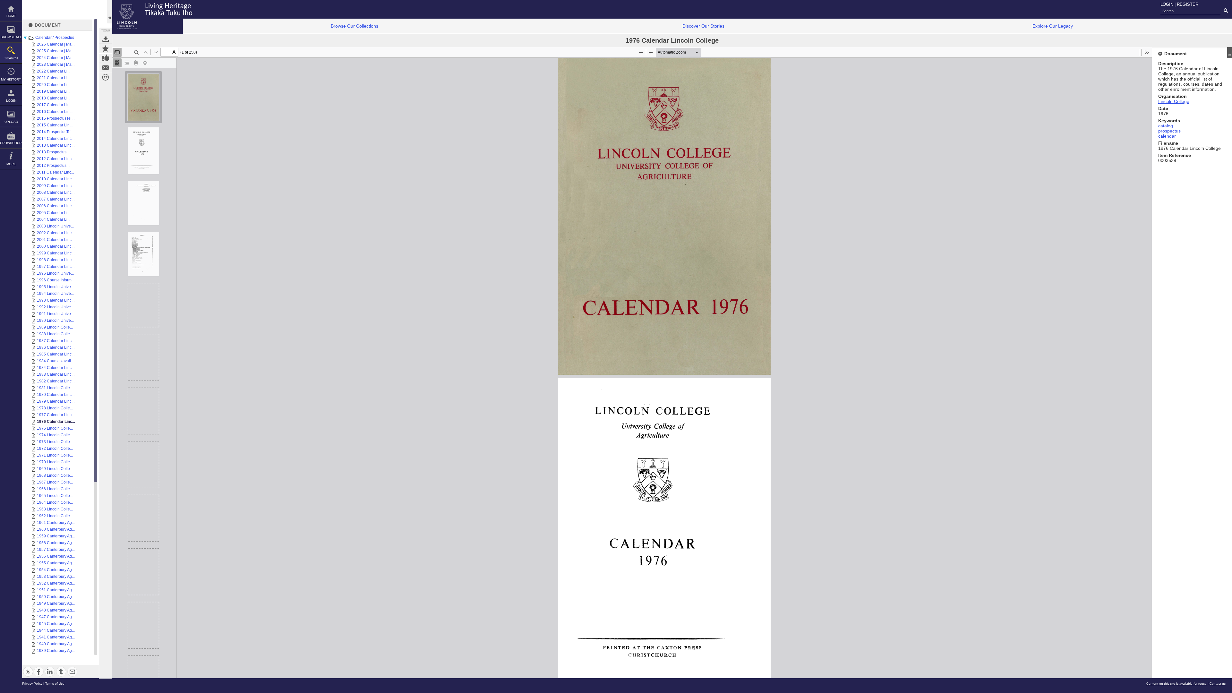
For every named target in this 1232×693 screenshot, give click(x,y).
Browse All (11, 37)
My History (11, 79)
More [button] (11, 164)
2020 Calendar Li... (53, 84)
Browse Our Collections (354, 26)
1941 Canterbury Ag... (56, 637)
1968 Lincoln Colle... (55, 475)
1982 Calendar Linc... (55, 381)
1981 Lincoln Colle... (55, 388)
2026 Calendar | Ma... (55, 44)
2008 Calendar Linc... (55, 192)
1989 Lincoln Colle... (55, 327)
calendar (1167, 136)
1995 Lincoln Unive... (55, 287)
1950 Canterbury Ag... (56, 597)
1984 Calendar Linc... (55, 367)
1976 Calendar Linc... (56, 421)
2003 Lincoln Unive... (55, 226)
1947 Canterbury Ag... (56, 617)
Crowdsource (11, 143)
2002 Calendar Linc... (55, 233)
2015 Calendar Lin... (55, 125)
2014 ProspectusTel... (55, 132)
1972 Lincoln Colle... (55, 448)
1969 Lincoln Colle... (55, 468)
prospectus (1169, 130)
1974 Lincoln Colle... (55, 435)
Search (11, 58)
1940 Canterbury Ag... (56, 644)
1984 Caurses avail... (55, 361)
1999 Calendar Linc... (55, 253)
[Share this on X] (28, 668)
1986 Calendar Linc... (55, 347)
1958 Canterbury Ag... (56, 543)
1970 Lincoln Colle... (55, 462)
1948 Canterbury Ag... (56, 610)
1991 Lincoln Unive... (55, 314)
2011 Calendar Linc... (55, 172)
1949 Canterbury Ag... (56, 603)
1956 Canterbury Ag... (56, 556)
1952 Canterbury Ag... (56, 583)
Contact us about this (105, 68)
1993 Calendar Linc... (55, 300)
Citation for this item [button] (105, 77)
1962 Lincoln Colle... (55, 516)
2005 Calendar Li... (53, 212)
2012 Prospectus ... (53, 165)
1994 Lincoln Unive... (55, 293)
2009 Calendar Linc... (55, 186)
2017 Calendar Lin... (55, 105)
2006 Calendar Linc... (55, 206)
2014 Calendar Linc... (55, 138)
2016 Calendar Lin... (55, 111)
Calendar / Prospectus (54, 37)
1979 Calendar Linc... (55, 401)
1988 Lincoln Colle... (55, 334)
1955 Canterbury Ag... (56, 563)
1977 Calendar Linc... (55, 415)
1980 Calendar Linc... (55, 394)
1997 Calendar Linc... (55, 266)
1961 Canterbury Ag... (56, 522)
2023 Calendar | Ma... (55, 64)
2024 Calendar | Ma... (55, 58)
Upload (11, 122)
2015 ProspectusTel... (55, 118)
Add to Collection (105, 48)
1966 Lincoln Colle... (55, 489)
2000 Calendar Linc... (55, 246)
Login (11, 100)
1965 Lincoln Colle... (55, 495)
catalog (1165, 125)
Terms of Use (54, 683)
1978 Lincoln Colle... (55, 408)
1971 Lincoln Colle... (55, 455)
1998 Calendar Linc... (55, 260)
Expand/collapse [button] (1229, 52)
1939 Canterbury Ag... (56, 650)
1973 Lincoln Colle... (55, 442)
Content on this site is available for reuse (1176, 683)
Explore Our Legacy (1052, 26)
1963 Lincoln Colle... (55, 509)
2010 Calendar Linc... (55, 179)
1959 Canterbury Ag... (56, 536)
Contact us (1218, 683)
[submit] (1225, 11)
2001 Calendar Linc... (55, 239)
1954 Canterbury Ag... (56, 570)
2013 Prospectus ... (53, 152)
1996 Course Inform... (55, 280)
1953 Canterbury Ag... (56, 576)
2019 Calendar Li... (53, 91)
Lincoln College (1173, 101)
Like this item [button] (105, 58)
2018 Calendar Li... (53, 98)
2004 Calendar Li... (53, 219)
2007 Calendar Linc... (55, 199)
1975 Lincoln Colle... (55, 428)
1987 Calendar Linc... (55, 340)
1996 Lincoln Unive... (55, 273)
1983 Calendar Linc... (55, 374)
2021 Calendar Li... (53, 78)
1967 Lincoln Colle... (55, 482)
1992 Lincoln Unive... (55, 307)
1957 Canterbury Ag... (56, 549)
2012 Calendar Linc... (55, 159)
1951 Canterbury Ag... (56, 590)
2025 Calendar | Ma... (55, 51)
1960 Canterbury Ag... (56, 529)
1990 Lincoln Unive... (55, 320)
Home (11, 16)
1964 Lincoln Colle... (55, 502)
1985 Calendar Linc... (55, 354)
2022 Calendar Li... (53, 71)
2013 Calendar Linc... (55, 145)
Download (105, 39)
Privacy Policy (32, 683)
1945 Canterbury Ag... (56, 623)
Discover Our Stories (703, 26)
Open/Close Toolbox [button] (109, 11)
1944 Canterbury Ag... (56, 630)
